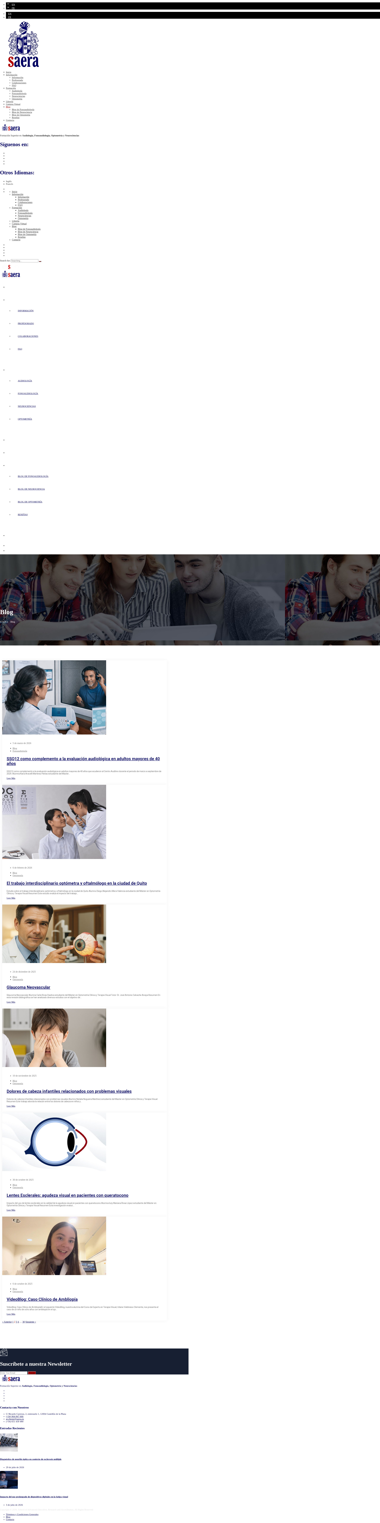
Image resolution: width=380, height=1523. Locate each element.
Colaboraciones (19, 83)
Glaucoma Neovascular (28, 987)
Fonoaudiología (19, 93)
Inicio (8, 72)
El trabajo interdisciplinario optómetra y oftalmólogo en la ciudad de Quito (77, 883)
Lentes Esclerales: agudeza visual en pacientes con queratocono (67, 1195)
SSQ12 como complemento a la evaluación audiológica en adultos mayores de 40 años (83, 761)
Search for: (5, 260)
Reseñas (15, 117)
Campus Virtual (13, 104)
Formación (11, 88)
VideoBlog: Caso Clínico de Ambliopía (42, 1299)
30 (23, 1322)
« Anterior (7, 1322)
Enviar (32, 1373)
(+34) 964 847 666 (14, 1416)
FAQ (14, 85)
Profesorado (17, 80)
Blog (8, 107)
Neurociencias (18, 96)
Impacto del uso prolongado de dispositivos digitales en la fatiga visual (34, 1497)
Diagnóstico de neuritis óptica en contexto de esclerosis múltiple (30, 1459)
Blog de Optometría (21, 115)
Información (11, 75)
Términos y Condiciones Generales (22, 1514)
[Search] (40, 261)
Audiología (17, 91)
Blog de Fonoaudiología (23, 109)
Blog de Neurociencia (22, 112)
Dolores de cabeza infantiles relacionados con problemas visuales (69, 1091)
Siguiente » (30, 1322)
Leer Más (11, 778)
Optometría (17, 99)
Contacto (10, 120)
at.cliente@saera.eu (15, 1419)
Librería (9, 101)
